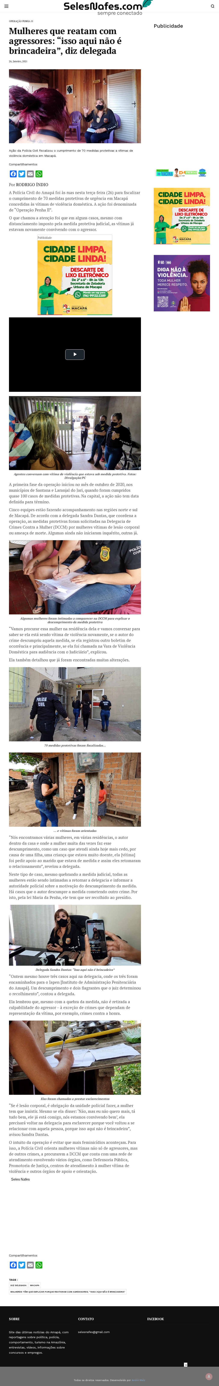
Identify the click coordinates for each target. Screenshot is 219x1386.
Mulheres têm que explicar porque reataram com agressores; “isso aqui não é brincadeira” (67, 1292)
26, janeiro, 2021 (18, 61)
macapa (34, 1285)
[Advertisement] (75, 1220)
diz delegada (18, 1285)
